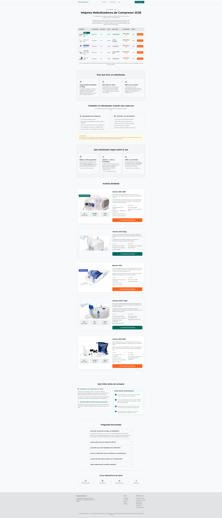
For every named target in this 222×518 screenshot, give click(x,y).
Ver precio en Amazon (127, 220)
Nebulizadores (139, 503)
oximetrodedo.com (83, 2)
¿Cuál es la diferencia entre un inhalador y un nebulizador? (111, 453)
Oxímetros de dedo (140, 498)
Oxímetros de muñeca (141, 500)
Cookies (125, 502)
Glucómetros (139, 505)
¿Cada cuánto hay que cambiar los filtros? (111, 442)
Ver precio (140, 34)
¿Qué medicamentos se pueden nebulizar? (111, 464)
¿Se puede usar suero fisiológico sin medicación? (111, 448)
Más (119, 2)
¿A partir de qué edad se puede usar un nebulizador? (111, 459)
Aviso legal (125, 498)
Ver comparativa (139, 2)
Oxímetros (105, 2)
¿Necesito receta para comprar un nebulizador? (111, 431)
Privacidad (125, 500)
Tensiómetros (113, 2)
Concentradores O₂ (140, 507)
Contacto (125, 503)
